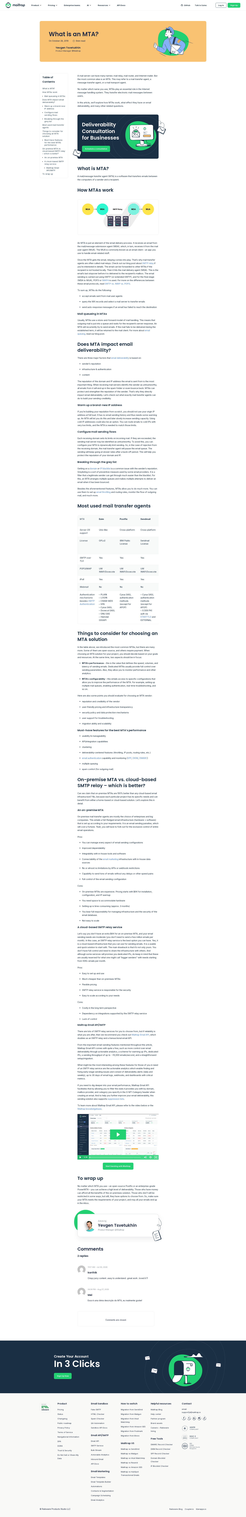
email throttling (103, 492)
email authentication (91, 758)
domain (93, 468)
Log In (221, 5)
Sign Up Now (63, 1376)
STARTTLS (146, 616)
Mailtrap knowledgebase (89, 1108)
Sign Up (234, 5)
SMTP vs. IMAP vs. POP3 (117, 283)
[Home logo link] (18, 5)
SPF (129, 758)
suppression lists (116, 1099)
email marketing (110, 859)
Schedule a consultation (96, 149)
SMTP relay (148, 263)
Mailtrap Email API (140, 1034)
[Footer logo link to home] (45, 1452)
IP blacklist (105, 468)
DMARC (143, 758)
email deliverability (120, 358)
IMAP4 (105, 280)
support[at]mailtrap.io (191, 1412)
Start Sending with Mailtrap (118, 1166)
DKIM (135, 758)
